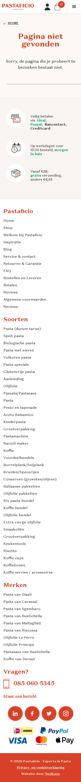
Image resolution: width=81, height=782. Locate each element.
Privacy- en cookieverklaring (40, 767)
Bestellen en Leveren (22, 278)
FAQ (7, 271)
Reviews (10, 292)
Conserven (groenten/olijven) (30, 479)
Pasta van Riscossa (20, 630)
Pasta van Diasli (17, 595)
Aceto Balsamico (18, 415)
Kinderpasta (14, 422)
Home (8, 221)
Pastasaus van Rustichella (26, 652)
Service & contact (19, 257)
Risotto (10, 551)
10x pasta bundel (18, 501)
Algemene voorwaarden (24, 300)
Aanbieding (13, 379)
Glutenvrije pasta (19, 372)
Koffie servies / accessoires (28, 572)
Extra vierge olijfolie (22, 522)
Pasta (8, 401)
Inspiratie (12, 242)
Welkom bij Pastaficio (22, 235)
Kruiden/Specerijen (21, 472)
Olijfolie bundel (17, 515)
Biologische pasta (19, 343)
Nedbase (52, 774)
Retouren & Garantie (22, 264)
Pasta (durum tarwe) (22, 329)
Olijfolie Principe (18, 645)
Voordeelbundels (18, 458)
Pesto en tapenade (20, 408)
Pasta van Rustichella (22, 616)
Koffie (8, 451)
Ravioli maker (16, 444)
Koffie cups (13, 558)
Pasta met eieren (18, 350)
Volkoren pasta (17, 358)
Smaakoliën (13, 529)
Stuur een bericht (20, 696)
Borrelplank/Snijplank (23, 465)
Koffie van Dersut (19, 659)
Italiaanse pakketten (21, 486)
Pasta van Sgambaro (21, 609)
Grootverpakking (19, 429)
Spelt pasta (13, 336)
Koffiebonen (14, 565)
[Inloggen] (48, 7)
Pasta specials (16, 365)
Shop (8, 228)
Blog (7, 249)
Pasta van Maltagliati (22, 623)
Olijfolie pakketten (20, 494)
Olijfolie (10, 386)
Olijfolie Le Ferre (18, 638)
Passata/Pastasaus (19, 393)
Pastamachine (15, 436)
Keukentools (14, 544)
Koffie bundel (15, 508)
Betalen (10, 285)
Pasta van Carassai (20, 602)
